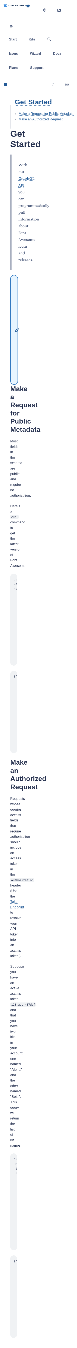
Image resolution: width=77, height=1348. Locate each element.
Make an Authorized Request (40, 119)
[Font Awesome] (14, 10)
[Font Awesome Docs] (5, 84)
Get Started (33, 102)
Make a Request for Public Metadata (46, 114)
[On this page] (10, 117)
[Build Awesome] (32, 10)
